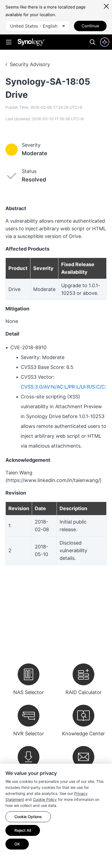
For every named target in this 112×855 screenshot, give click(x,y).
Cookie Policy (45, 799)
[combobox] (37, 26)
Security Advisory (30, 64)
